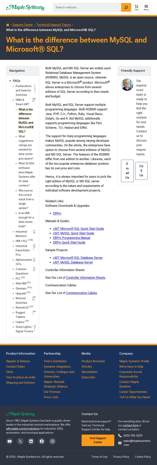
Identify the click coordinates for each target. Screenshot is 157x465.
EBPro (57, 213)
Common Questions (25, 271)
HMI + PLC (24, 241)
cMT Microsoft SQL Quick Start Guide (78, 228)
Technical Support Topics (53, 25)
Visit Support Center (98, 440)
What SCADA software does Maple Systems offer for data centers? (27, 174)
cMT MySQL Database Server (73, 262)
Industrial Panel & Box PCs (26, 250)
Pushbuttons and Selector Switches (25, 90)
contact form (130, 425)
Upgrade (23, 293)
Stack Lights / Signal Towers (26, 329)
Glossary (24, 288)
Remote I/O (24, 307)
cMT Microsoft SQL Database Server (78, 258)
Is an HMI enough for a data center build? (26, 220)
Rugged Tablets (26, 314)
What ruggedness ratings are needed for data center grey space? (26, 147)
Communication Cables (81, 293)
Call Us (141, 170)
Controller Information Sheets (85, 277)
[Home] (7, 24)
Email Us (127, 170)
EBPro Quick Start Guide (69, 242)
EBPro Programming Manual (71, 238)
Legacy (22, 321)
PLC (20, 278)
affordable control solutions (23, 428)
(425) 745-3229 (132, 435)
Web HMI (23, 283)
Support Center (22, 25)
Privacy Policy (121, 456)
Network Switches (25, 300)
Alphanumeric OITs (25, 262)
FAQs (16, 81)
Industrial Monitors (25, 234)
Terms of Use (99, 456)
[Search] (126, 7)
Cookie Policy (143, 456)
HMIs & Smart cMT (25, 102)
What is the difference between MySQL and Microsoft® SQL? (26, 120)
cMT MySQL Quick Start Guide (73, 233)
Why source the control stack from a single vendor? (26, 199)
